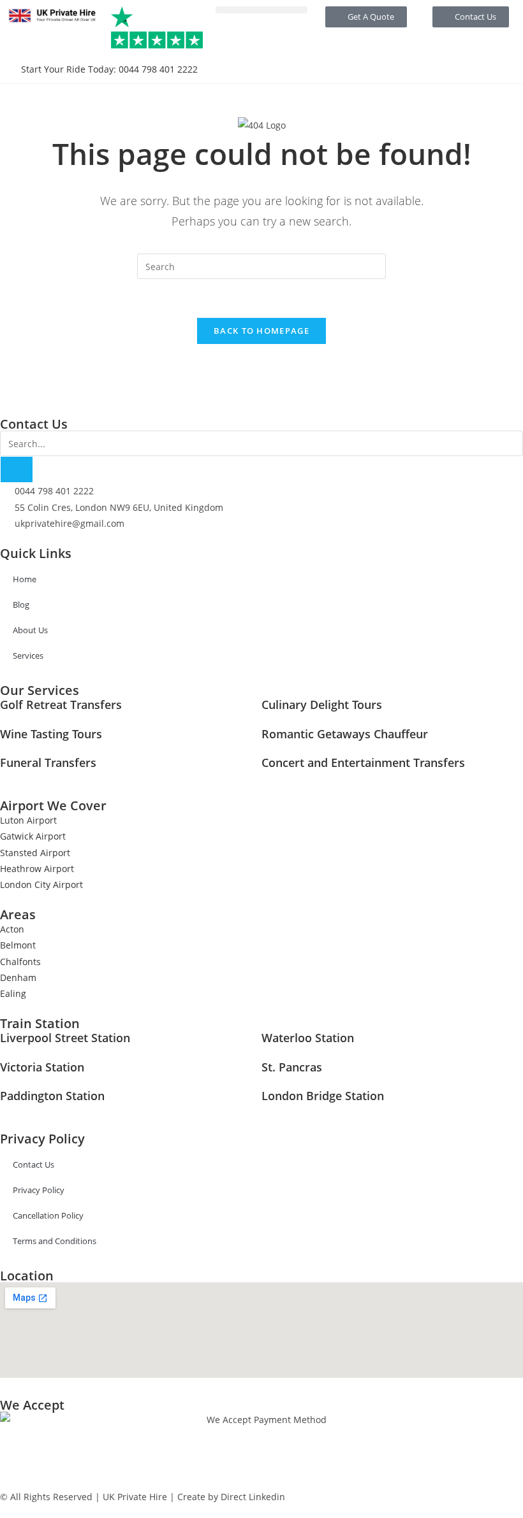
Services (28, 655)
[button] (261, 9)
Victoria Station (42, 1067)
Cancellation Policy (48, 1215)
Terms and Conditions (54, 1241)
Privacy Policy (38, 1190)
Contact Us (33, 1164)
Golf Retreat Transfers (61, 704)
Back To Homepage (261, 330)
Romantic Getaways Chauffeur (345, 733)
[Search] (16, 469)
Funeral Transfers (48, 762)
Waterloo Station (308, 1037)
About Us (30, 630)
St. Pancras (292, 1067)
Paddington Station (52, 1095)
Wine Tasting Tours (51, 733)
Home (24, 579)
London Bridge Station (323, 1095)
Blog (21, 604)
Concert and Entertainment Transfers (363, 762)
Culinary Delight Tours (322, 704)
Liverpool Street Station (65, 1037)
